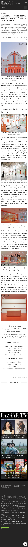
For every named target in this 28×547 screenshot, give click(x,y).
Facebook (14, 3)
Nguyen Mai (8, 37)
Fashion (4, 13)
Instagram (16, 3)
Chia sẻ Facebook (26, 38)
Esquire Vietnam (17, 486)
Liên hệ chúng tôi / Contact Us (20, 485)
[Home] (25, 544)
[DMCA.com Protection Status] (5, 527)
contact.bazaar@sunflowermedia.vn (13, 521)
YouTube (19, 3)
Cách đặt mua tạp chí (5, 486)
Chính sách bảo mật (5, 487)
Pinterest (26, 40)
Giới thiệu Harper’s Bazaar (6, 485)
